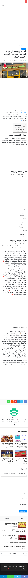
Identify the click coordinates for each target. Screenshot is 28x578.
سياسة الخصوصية (15, 568)
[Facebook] (15, 572)
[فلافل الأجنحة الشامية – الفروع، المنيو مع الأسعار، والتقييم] (21, 453)
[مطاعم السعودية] (21, 5)
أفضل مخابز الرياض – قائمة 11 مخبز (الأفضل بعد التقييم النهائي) (7, 445)
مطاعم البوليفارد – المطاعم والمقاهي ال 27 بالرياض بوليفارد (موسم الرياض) (21, 445)
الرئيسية (24, 46)
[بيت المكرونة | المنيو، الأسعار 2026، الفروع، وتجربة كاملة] (22, 525)
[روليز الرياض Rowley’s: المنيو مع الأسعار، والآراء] (22, 537)
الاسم (25, 493)
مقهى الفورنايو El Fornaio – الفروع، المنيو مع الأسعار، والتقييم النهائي (7, 460)
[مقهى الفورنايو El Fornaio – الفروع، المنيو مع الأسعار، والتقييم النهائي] (7, 453)
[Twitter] (13, 572)
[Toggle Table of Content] (23, 125)
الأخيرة (21, 518)
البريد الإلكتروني (23, 498)
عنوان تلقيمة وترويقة (19, 127)
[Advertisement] (14, 27)
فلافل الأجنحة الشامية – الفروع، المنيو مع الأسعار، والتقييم (21, 460)
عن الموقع (23, 568)
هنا (21, 120)
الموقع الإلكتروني (23, 504)
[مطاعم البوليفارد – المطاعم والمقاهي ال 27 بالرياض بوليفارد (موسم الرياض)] (21, 438)
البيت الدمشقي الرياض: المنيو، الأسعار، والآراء (16, 542)
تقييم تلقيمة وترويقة (20, 130)
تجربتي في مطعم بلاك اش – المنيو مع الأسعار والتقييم (15, 546)
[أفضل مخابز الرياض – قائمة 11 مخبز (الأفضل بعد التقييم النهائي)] (7, 438)
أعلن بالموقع (5, 568)
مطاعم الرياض (18, 46)
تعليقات (7, 518)
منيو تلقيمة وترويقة (20, 129)
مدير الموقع (22, 60)
